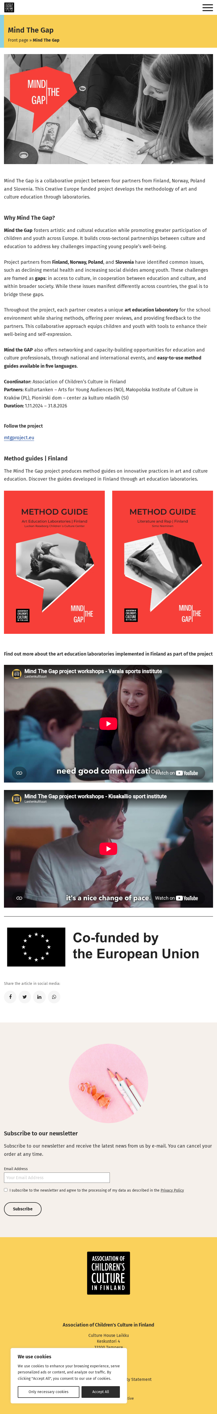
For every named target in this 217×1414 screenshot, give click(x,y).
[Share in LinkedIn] (39, 997)
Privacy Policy (172, 1190)
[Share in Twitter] (25, 997)
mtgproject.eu (19, 438)
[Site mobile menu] (207, 8)
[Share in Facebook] (10, 997)
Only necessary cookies (49, 1392)
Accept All (100, 1392)
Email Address (16, 1169)
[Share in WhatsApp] (54, 997)
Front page (18, 40)
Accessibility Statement (129, 1379)
